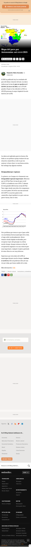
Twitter (17, 59)
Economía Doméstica (7, 444)
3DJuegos (18, 481)
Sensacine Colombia (21, 533)
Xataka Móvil (5, 483)
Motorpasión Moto (21, 506)
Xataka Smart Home (7, 488)
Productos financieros (22, 444)
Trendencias (5, 515)
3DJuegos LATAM (20, 528)
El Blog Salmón (20, 515)
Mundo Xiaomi (5, 490)
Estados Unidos (20, 447)
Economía (4, 437)
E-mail (23, 59)
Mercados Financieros (8, 441)
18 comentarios (8, 59)
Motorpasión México (21, 535)
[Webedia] (6, 473)
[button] (15, 73)
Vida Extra (18, 483)
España (4, 450)
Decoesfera (5, 517)
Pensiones (4, 453)
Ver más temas (6, 459)
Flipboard (20, 59)
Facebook (14, 59)
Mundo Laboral (12, 271)
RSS (15, 423)
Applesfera (4, 486)
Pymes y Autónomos (21, 517)
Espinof (18, 495)
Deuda (18, 453)
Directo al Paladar (6, 503)
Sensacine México (20, 530)
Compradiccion (5, 519)
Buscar (28, 465)
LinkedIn (22, 423)
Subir (24, 472)
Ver (16, 348)
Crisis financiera (20, 450)
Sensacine (18, 492)
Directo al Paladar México (8, 535)
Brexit (3, 447)
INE (14, 268)
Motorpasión (19, 503)
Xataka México (5, 528)
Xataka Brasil (5, 530)
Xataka (3, 481)
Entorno (18, 437)
